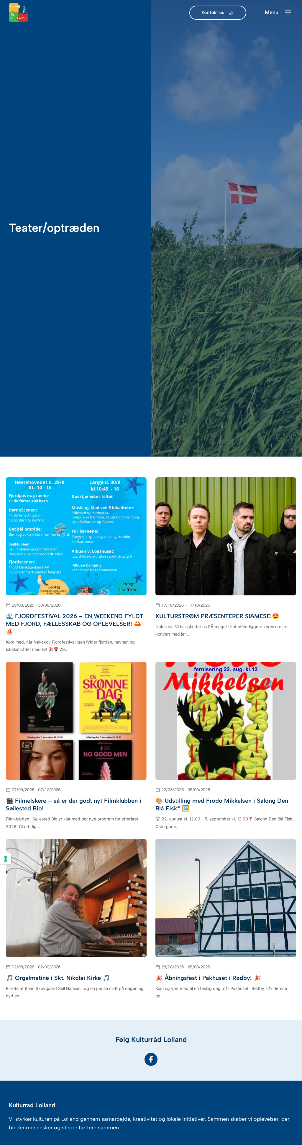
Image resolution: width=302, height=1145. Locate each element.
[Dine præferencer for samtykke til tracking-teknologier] (5, 858)
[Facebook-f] (151, 1059)
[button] (288, 12)
